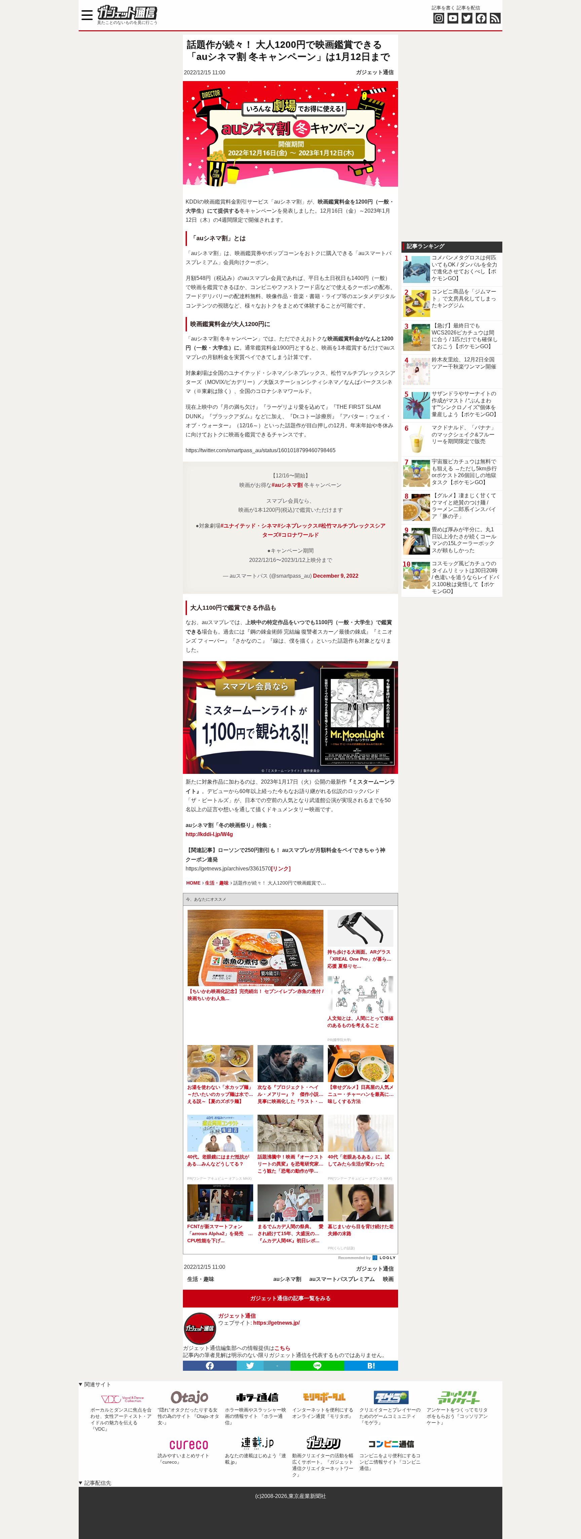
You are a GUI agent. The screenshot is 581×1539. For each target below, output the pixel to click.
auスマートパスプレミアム (342, 1279)
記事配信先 (97, 1483)
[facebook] (210, 1366)
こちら (282, 1348)
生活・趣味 (200, 1279)
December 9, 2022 (335, 576)
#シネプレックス (297, 526)
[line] (317, 1366)
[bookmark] (371, 1366)
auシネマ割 (287, 1279)
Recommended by (355, 1258)
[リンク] (280, 868)
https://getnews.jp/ (276, 1323)
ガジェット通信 (375, 72)
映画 (388, 1279)
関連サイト (97, 1384)
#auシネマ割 (287, 485)
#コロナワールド (298, 535)
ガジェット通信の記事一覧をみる (290, 1298)
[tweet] (250, 1366)
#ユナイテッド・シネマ (249, 526)
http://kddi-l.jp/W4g (209, 834)
